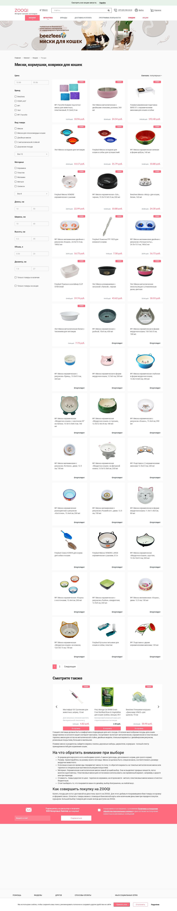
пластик (21, 173)
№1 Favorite (22, 115)
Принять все (121, 904)
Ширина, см (20, 217)
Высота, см (20, 232)
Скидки (131, 18)
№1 (18, 106)
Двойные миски (24, 138)
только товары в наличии (28, 277)
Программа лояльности (110, 18)
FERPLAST (21, 101)
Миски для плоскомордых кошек (31, 133)
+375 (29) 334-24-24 (125, 10)
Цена (17, 75)
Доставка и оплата (83, 18)
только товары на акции (27, 286)
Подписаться (76, 818)
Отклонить (140, 904)
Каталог (32, 18)
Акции (145, 18)
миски (20, 129)
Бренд (17, 90)
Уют (19, 110)
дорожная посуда (25, 147)
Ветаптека (48, 18)
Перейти (102, 3)
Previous (57, 711)
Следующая (70, 666)
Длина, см (19, 202)
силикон (21, 186)
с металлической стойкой (28, 142)
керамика (21, 168)
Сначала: (145, 76)
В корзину (107, 168)
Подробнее (155, 905)
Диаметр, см (20, 262)
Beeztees (21, 97)
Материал (19, 162)
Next (159, 710)
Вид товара (20, 122)
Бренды (63, 18)
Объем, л (19, 247)
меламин (21, 177)
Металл (20, 182)
